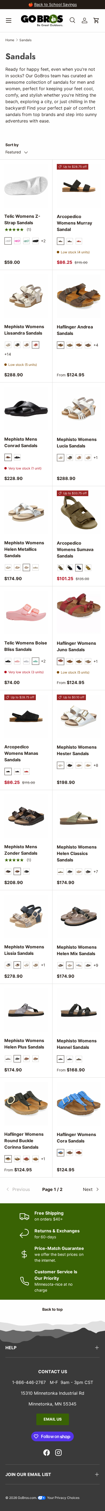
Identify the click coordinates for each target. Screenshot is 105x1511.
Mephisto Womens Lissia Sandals (24, 950)
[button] (96, 20)
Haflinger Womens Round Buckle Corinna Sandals (24, 1140)
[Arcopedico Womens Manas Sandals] (26, 716)
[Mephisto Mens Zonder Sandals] (26, 816)
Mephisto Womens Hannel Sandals (77, 1044)
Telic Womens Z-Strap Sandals (22, 219)
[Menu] (9, 20)
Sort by (12, 144)
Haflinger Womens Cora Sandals (76, 1138)
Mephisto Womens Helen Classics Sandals (77, 853)
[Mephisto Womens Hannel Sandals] (79, 1010)
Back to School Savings (55, 4)
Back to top (52, 1309)
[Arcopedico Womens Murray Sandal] (79, 186)
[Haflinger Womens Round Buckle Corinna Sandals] (26, 1104)
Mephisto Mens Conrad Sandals (20, 442)
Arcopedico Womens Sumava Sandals (75, 549)
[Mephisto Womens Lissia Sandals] (26, 916)
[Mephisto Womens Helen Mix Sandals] (79, 916)
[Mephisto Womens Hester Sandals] (79, 716)
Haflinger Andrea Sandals (75, 330)
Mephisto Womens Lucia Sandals (77, 442)
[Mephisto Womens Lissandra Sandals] (26, 296)
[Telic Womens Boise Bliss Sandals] (26, 612)
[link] (21, 1189)
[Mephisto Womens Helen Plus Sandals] (26, 1010)
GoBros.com (27, 1498)
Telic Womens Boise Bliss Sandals (25, 646)
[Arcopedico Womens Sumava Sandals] (79, 512)
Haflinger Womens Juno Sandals (76, 646)
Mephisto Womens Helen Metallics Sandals (24, 549)
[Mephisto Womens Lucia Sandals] (79, 409)
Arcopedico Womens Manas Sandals (21, 753)
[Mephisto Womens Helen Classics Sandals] (79, 816)
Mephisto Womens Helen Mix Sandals (77, 950)
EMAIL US (53, 1419)
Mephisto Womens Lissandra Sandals (24, 330)
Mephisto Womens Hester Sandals (77, 750)
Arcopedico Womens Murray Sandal (74, 223)
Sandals (25, 40)
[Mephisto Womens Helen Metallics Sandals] (26, 512)
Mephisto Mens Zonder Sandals (20, 850)
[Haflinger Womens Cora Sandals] (79, 1104)
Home (9, 40)
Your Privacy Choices (62, 1498)
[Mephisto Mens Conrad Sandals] (26, 408)
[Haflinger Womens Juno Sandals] (79, 612)
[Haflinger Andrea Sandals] (79, 296)
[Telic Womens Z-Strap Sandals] (26, 186)
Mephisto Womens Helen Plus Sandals (24, 1044)
